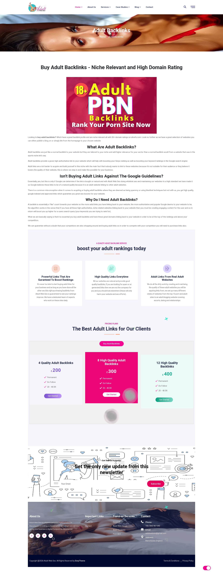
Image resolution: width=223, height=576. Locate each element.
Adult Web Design (120, 526)
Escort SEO (117, 522)
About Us (91, 7)
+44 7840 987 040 (152, 526)
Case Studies (122, 7)
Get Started (53, 396)
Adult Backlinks (119, 530)
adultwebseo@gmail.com (155, 533)
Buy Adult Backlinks (111, 344)
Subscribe (156, 484)
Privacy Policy (188, 561)
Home (78, 7)
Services (105, 7)
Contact (149, 7)
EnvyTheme (80, 561)
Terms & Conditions (171, 561)
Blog (137, 7)
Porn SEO (117, 534)
